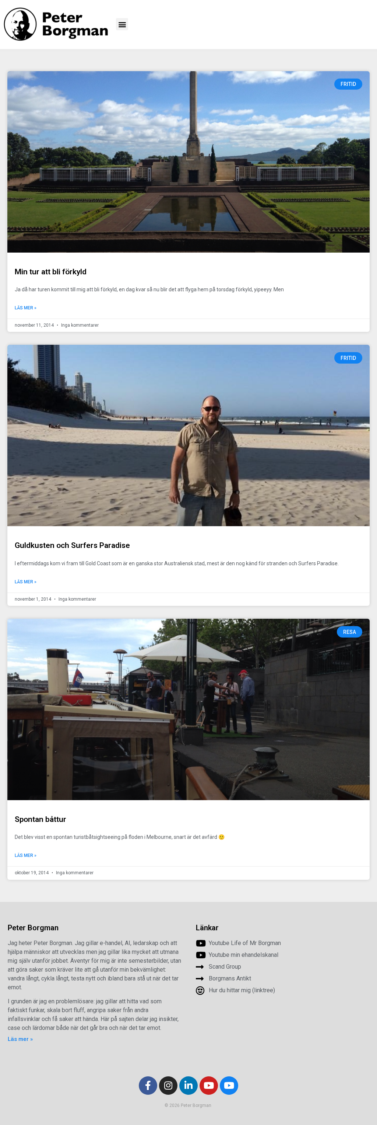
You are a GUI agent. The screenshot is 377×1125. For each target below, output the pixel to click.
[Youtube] (209, 1085)
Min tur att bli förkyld (51, 271)
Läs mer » (25, 307)
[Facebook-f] (148, 1085)
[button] (122, 24)
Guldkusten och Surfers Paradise (72, 545)
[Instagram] (168, 1085)
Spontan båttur (40, 819)
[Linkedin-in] (188, 1085)
